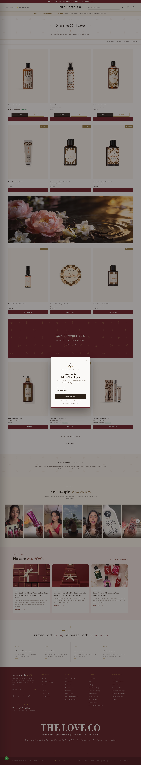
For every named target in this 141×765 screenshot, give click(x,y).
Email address (60, 387)
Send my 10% (70, 396)
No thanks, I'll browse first (70, 403)
